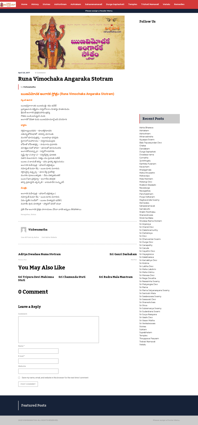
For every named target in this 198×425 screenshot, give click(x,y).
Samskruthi (144, 209)
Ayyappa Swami (146, 139)
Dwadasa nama (146, 154)
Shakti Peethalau (147, 212)
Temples (143, 335)
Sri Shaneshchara (147, 302)
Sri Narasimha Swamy (149, 281)
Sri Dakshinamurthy (148, 230)
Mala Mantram (146, 179)
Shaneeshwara (146, 215)
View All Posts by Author (30, 237)
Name (21, 346)
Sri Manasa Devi (146, 275)
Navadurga (144, 188)
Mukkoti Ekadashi (147, 185)
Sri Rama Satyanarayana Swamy (154, 290)
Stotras (33, 214)
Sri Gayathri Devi (147, 251)
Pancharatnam (146, 194)
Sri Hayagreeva (146, 254)
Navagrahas (25, 214)
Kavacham (144, 167)
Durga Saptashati (147, 151)
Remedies (144, 203)
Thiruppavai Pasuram (149, 338)
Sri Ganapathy (145, 245)
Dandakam (144, 149)
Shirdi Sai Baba (146, 218)
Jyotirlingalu (145, 161)
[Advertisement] (159, 71)
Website (22, 366)
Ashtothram (145, 133)
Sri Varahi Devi (146, 317)
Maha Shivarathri (147, 173)
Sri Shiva (143, 305)
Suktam (143, 329)
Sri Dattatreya (145, 233)
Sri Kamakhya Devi (148, 260)
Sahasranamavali (147, 206)
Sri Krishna (144, 263)
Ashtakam (144, 130)
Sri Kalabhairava (146, 257)
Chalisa (142, 145)
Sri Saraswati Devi (147, 299)
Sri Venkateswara (147, 323)
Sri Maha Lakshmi (147, 269)
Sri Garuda (144, 248)
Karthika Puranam (147, 164)
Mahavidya (144, 176)
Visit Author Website (49, 237)
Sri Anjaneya (145, 224)
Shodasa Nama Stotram (150, 221)
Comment (22, 314)
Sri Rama (143, 287)
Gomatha (143, 158)
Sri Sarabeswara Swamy (150, 296)
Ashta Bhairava (146, 127)
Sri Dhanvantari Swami (150, 239)
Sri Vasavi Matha (147, 320)
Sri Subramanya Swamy (150, 308)
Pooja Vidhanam (147, 197)
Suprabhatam (145, 332)
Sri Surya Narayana (148, 314)
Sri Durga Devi (146, 242)
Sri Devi (143, 236)
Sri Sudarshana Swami (149, 311)
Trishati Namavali (147, 341)
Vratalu (142, 344)
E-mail (21, 356)
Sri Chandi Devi (146, 227)
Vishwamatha (29, 87)
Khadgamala (145, 170)
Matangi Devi (145, 182)
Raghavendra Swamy (149, 200)
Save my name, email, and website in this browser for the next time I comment (55, 378)
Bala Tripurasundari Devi (150, 142)
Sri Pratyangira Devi (148, 284)
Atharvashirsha (146, 136)
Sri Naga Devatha (147, 278)
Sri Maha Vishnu (146, 272)
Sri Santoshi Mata (147, 293)
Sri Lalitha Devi (146, 266)
